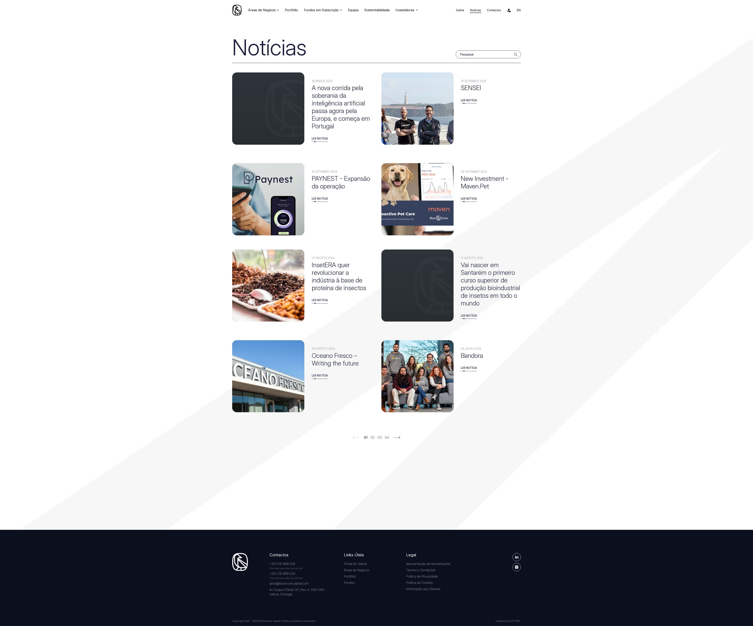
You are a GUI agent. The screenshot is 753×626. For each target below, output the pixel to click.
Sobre (460, 10)
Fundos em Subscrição (322, 10)
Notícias (475, 10)
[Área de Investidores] (509, 10)
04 (387, 437)
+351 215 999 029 (282, 564)
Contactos (494, 10)
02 (372, 437)
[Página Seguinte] (397, 437)
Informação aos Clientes (423, 589)
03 (379, 437)
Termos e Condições (421, 570)
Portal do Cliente (355, 564)
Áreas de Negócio (262, 10)
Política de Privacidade (422, 576)
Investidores (405, 10)
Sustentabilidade (377, 10)
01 (365, 437)
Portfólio (291, 10)
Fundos (349, 583)
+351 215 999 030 (282, 574)
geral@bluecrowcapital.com (289, 583)
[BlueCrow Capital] (237, 10)
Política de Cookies (419, 583)
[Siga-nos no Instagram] (517, 567)
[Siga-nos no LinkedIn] (517, 557)
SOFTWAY (514, 621)
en (519, 10)
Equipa (353, 10)
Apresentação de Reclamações (428, 564)
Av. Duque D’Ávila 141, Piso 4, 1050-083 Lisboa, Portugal (297, 592)
